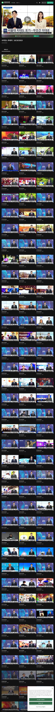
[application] (27, 19)
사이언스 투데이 (7, 40)
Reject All (40, 703)
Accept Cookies (41, 699)
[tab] (6, 49)
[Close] (52, 688)
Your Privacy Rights (40, 706)
